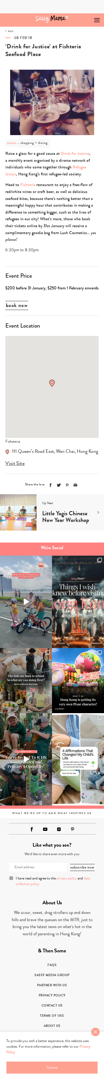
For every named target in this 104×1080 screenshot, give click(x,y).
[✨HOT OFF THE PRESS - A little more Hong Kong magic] (78, 680)
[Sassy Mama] (52, 19)
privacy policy (67, 878)
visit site (15, 463)
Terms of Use (52, 1016)
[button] (52, 383)
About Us (52, 1026)
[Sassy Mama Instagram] (59, 829)
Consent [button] (52, 1067)
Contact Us (52, 1005)
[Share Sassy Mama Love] (75, 485)
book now (17, 305)
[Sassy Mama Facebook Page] (31, 829)
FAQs (52, 965)
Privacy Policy (52, 995)
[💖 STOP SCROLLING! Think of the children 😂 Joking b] (26, 602)
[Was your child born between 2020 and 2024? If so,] (26, 759)
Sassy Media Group (52, 975)
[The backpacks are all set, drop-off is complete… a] (26, 680)
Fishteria (27, 185)
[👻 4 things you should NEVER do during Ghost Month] (78, 602)
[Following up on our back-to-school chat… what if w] (78, 759)
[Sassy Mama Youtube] (45, 829)
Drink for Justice (75, 153)
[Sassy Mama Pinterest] (72, 829)
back (10, 31)
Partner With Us (52, 985)
